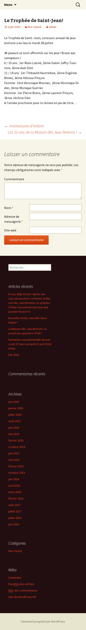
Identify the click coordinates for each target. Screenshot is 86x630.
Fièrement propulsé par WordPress (43, 621)
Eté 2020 (13, 355)
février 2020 (15, 440)
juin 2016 (13, 524)
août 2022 (14, 421)
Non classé (34, 27)
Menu (8, 4)
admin (52, 27)
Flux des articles (21, 584)
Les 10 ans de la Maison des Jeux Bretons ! (45, 132)
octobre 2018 (16, 473)
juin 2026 (13, 402)
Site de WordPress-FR (22, 597)
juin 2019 (13, 453)
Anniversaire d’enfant (24, 125)
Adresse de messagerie (13, 219)
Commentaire (14, 179)
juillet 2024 (15, 414)
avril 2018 (14, 485)
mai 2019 (13, 460)
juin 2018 (13, 479)
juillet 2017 (15, 511)
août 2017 (14, 505)
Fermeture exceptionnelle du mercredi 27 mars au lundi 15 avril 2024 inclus (29, 344)
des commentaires (23, 590)
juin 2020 (13, 427)
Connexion (14, 577)
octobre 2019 (16, 447)
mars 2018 (14, 492)
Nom (8, 208)
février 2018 (15, 498)
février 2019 (15, 466)
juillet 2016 (15, 518)
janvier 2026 (15, 408)
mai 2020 (13, 434)
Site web (10, 230)
